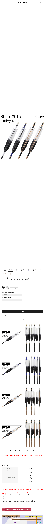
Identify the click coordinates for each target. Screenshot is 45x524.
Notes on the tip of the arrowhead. (8, 292)
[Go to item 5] (28, 270)
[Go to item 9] (10, 273)
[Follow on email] (40, 2)
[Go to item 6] (34, 270)
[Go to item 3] (16, 270)
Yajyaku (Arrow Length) (6, 297)
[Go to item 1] (5, 270)
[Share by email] (10, 315)
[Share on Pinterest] (8, 315)
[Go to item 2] (10, 270)
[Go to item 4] (22, 270)
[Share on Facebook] (5, 315)
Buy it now (22, 311)
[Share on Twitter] (7, 315)
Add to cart (22, 308)
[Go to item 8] (5, 273)
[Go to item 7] (40, 270)
